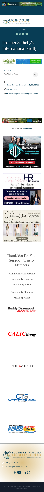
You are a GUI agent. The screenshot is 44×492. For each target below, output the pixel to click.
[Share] (35, 74)
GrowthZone (27, 129)
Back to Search (9, 71)
